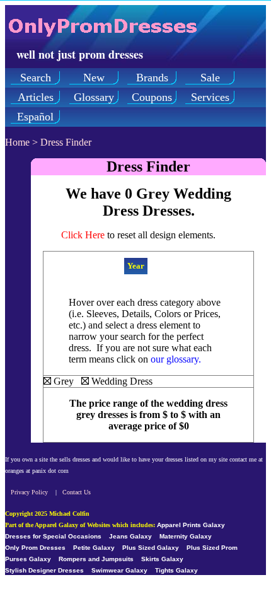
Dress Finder (65, 142)
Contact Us (76, 492)
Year (135, 265)
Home (17, 142)
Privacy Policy (29, 492)
